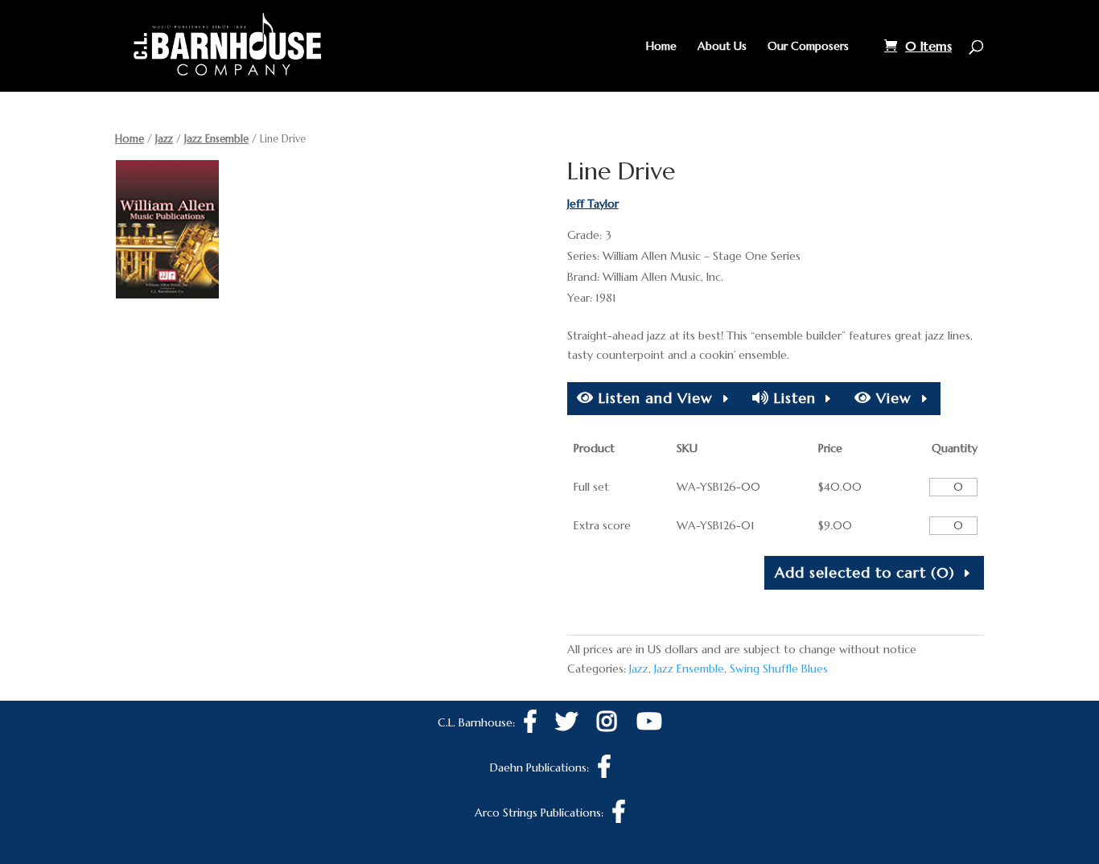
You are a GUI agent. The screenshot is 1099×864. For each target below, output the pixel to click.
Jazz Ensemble (216, 139)
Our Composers (808, 46)
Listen (792, 398)
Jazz (164, 139)
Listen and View (653, 398)
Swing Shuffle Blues (779, 668)
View (891, 398)
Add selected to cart (865, 572)
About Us (722, 46)
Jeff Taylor (593, 203)
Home (661, 46)
